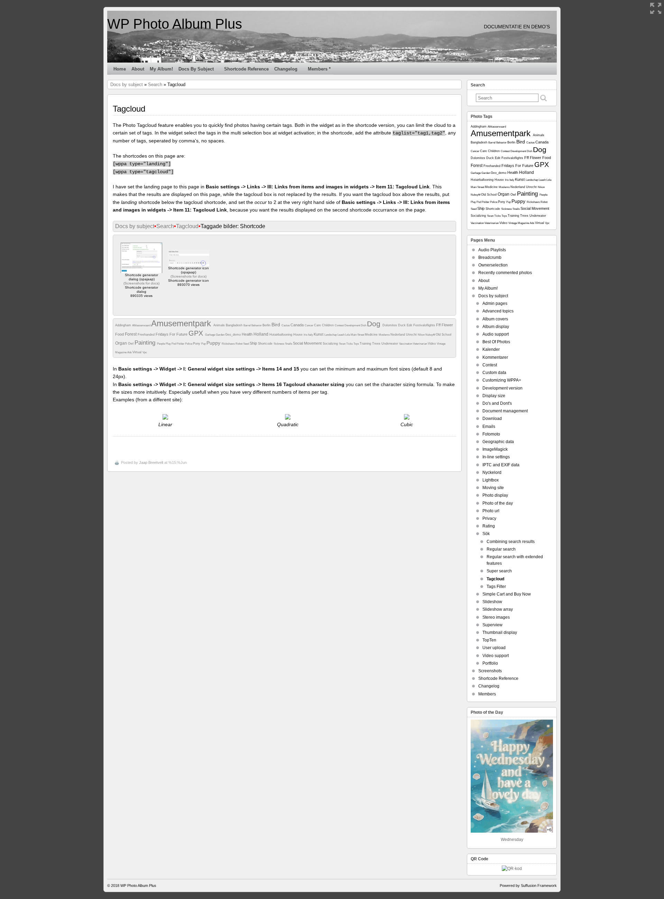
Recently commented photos (505, 272)
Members (487, 694)
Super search (499, 571)
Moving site (493, 487)
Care (318, 325)
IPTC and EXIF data (500, 464)
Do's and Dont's (497, 403)
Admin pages (494, 303)
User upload (494, 647)
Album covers (495, 319)
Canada (297, 325)
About (137, 69)
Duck (402, 325)
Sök (486, 533)
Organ (121, 343)
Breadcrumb (489, 257)
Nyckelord (491, 472)
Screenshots (490, 670)
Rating (488, 526)
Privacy (489, 518)
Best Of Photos (496, 341)
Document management (505, 411)
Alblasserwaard (141, 325)
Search (155, 84)
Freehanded (147, 334)
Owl (131, 343)
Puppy (214, 343)
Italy (311, 334)
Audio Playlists (492, 249)
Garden (220, 334)
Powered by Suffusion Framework (528, 885)
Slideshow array (497, 609)
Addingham (123, 325)
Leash (341, 334)
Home (119, 69)
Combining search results (511, 541)
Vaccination (406, 343)
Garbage (210, 334)
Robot (239, 343)
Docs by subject (196, 69)
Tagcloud (187, 226)
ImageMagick (495, 449)
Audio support (495, 334)
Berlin (266, 325)
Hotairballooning (281, 334)
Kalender (491, 349)
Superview (492, 624)
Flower (447, 325)
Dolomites (390, 325)
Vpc (144, 352)
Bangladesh (234, 325)
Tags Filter (496, 586)
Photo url (490, 510)
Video (432, 343)
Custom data (494, 372)
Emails (488, 426)
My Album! (161, 69)
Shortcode (266, 343)
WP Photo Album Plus (174, 23)
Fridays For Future (172, 334)
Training (366, 343)
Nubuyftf (430, 334)
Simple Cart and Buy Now (506, 594)
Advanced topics (498, 311)
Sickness (279, 343)
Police (189, 343)
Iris (306, 334)
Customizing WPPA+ (501, 380)
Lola (348, 334)
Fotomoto (491, 434)
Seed (246, 343)
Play (169, 343)
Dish (364, 325)
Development (352, 325)
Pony (197, 343)
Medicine (372, 334)
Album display (495, 326)
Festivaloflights (424, 325)
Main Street (358, 334)
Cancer (309, 325)
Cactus (286, 325)
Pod (174, 343)
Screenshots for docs (141, 283)
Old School (443, 334)
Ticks (349, 343)
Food (120, 334)
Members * (319, 69)
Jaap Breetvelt (151, 462)
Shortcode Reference (246, 69)
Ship (254, 343)
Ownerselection (493, 265)
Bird (276, 324)
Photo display (495, 495)
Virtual (137, 352)
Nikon (421, 334)
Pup (203, 343)
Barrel (247, 325)
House (298, 334)
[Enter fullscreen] (655, 8)
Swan (342, 343)
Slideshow (492, 601)
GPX (196, 333)
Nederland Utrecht (404, 334)
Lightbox (490, 480)
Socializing (331, 343)
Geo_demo (233, 334)
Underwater (390, 343)
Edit (410, 325)
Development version (502, 388)
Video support (495, 655)
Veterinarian (420, 343)
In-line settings (496, 457)
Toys (356, 343)
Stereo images (496, 617)
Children (328, 325)
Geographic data (498, 441)
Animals (219, 325)
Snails (289, 343)
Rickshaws (229, 343)
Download (492, 418)
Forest (131, 334)
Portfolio (490, 663)
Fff (439, 325)
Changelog (285, 69)
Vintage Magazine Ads (521, 223)
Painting (146, 342)
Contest (339, 325)
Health (247, 334)
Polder (181, 343)
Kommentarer (495, 357)
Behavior (256, 325)
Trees (376, 343)
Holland (261, 334)
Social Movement (308, 343)
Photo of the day (497, 503)
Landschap (331, 334)
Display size (493, 395)
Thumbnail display (499, 632)
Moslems (384, 334)
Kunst (319, 334)
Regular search (501, 549)
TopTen (489, 640)
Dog (374, 324)
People (161, 343)
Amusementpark (182, 323)
